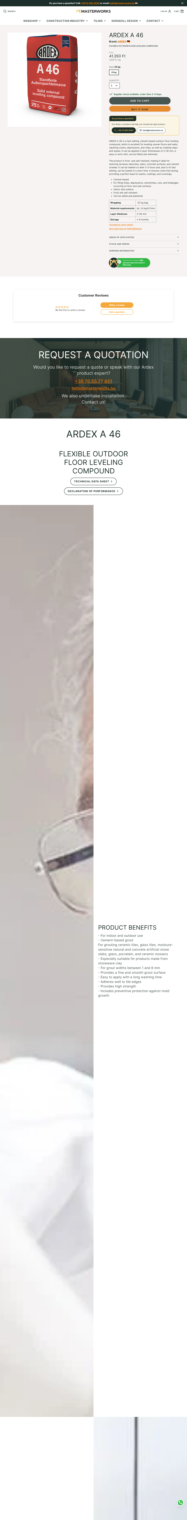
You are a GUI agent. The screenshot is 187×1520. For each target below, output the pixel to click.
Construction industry (65, 21)
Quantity (114, 80)
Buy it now (139, 109)
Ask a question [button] (117, 312)
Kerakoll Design (125, 21)
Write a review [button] (117, 305)
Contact (153, 21)
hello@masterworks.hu (121, 3)
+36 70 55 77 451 (93, 381)
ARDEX (122, 41)
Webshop (30, 21)
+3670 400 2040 (90, 3)
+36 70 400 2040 (125, 130)
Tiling (98, 21)
